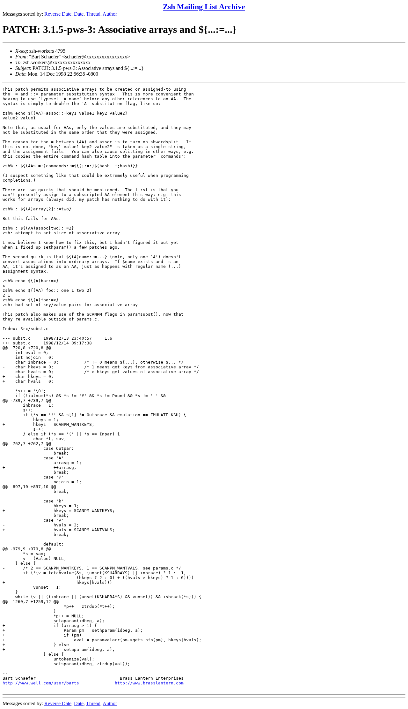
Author (110, 14)
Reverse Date (57, 14)
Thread (93, 14)
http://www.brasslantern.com (149, 683)
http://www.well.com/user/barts (41, 683)
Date (79, 14)
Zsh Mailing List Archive (204, 7)
